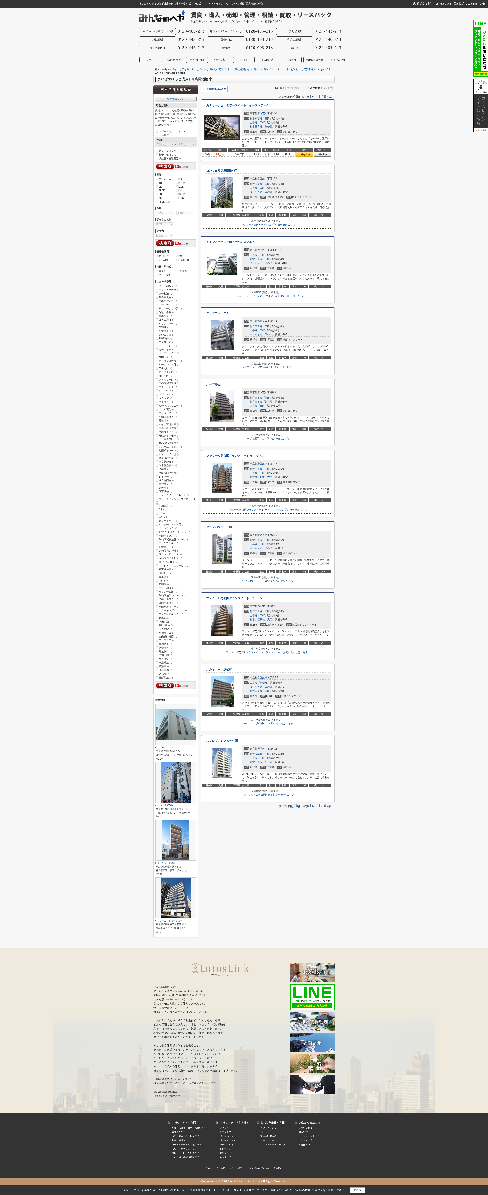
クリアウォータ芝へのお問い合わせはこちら (267, 367)
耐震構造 (165, 662)
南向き (164, 580)
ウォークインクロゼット (174, 495)
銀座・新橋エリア (181, 1140)
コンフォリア (226, 1153)
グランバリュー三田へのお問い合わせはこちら (267, 581)
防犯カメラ (166, 546)
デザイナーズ (168, 304)
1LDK (182, 183)
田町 (262, 122)
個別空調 (165, 655)
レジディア (225, 1149)
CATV (164, 517)
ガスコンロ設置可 (170, 360)
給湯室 (164, 666)
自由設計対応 (168, 636)
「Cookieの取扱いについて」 (307, 1190)
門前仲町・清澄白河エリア (185, 1157)
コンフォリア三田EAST (221, 170)
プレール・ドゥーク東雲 (169, 920)
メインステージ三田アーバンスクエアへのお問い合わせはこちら (267, 295)
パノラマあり (166, 274)
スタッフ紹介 (220, 60)
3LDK (182, 194)
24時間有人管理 (169, 550)
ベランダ (165, 398)
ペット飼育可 (168, 286)
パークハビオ (226, 1145)
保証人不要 (166, 312)
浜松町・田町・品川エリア (185, 1153)
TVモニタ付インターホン (174, 532)
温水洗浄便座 (168, 465)
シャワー (165, 476)
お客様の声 (267, 60)
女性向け (165, 375)
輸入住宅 (165, 629)
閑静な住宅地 (168, 301)
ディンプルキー (169, 543)
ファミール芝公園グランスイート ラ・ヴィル (235, 455)
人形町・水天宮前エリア (184, 1149)
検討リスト (446, 3)
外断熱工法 (166, 677)
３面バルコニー (169, 603)
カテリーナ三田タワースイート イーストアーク (237, 105)
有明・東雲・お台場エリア (185, 1136)
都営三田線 (256, 126)
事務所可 (165, 316)
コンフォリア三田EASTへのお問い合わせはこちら (267, 224)
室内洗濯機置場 (169, 383)
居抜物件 (165, 651)
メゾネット (166, 394)
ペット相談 (166, 587)
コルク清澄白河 (165, 805)
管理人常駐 (166, 334)
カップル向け (168, 372)
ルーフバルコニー (170, 405)
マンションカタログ (309, 1136)
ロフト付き (166, 390)
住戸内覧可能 (168, 561)
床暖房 (164, 487)
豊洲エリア (177, 1132)
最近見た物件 (424, 3)
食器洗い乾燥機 (169, 443)
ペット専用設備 (169, 289)
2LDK (162, 190)
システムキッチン (170, 446)
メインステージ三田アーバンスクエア (230, 241)
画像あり (164, 271)
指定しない (165, 256)
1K (180, 179)
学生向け (165, 368)
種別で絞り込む (176, 98)
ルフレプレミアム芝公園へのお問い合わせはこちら (266, 794)
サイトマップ (305, 1140)
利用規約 (278, 1168)
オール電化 (166, 409)
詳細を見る (304, 154)
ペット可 (265, 1132)
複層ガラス (166, 632)
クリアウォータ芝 (217, 313)
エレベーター (168, 413)
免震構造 (165, 659)
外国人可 (165, 357)
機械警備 (165, 670)
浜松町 (263, 682)
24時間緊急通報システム (174, 539)
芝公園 (268, 126)
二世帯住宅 (166, 342)
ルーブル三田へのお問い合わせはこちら (267, 438)
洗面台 (164, 469)
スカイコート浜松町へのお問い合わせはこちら (267, 723)
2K (160, 186)
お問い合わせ (337, 60)
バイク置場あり (169, 424)
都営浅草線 (256, 118)
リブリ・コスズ (165, 747)
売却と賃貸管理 (314, 60)
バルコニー (166, 401)
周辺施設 (303, 1132)
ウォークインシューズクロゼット (176, 501)
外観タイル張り (169, 435)
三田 (267, 118)
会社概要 (220, 1168)
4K (160, 197)
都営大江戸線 (257, 477)
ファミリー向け (169, 379)
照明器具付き (168, 416)
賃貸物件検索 (173, 60)
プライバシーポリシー (258, 1168)
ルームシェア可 (169, 364)
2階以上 (165, 573)
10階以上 (165, 617)
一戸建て (164, 135)
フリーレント (168, 345)
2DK (181, 186)
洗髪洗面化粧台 (169, 472)
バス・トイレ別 (169, 454)
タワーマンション (269, 1128)
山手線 (253, 122)
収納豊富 (165, 505)
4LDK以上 (164, 201)
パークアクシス (228, 1140)
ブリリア (224, 1128)
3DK (161, 194)
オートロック (168, 528)
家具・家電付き (169, 428)
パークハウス (226, 1136)
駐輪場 (164, 420)
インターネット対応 (171, 524)
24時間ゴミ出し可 (170, 558)
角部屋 (164, 584)
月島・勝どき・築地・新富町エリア (190, 1128)
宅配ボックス (168, 535)
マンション (179, 131)
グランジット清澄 (166, 863)
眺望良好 (165, 338)
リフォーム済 (168, 591)
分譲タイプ (166, 331)
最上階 (164, 576)
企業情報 (291, 60)
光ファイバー (168, 520)
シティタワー (226, 1132)
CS (162, 509)
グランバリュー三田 (219, 527)
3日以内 (163, 259)
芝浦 (264, 677)
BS (162, 513)
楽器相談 (165, 293)
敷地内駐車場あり (269, 1136)
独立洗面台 (166, 480)
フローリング (168, 387)
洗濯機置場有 (168, 431)
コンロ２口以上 (169, 439)
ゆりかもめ (256, 191)
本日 (181, 256)
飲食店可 (165, 647)
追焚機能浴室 (168, 457)
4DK (181, 197)
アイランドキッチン (171, 614)
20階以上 (165, 621)
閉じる (357, 1190)
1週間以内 (185, 259)
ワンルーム (165, 179)
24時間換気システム (172, 595)
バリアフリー (168, 323)
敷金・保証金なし (169, 151)
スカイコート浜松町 (219, 669)
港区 (259, 113)
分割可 (164, 327)
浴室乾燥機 (166, 461)
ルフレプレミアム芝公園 (222, 740)
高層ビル (165, 643)
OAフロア (166, 673)
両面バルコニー (169, 606)
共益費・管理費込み (170, 158)
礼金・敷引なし (167, 154)
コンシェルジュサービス (174, 565)
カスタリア (225, 1157)
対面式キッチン (169, 450)
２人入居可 (166, 319)
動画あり (184, 271)
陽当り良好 (166, 297)
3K (180, 190)
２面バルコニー (169, 599)
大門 (269, 477)
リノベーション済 (170, 308)
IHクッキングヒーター (173, 610)
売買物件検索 (197, 60)
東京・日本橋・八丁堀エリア (186, 1145)
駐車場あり (166, 569)
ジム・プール (267, 1140)
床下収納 (165, 491)
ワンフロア (166, 640)
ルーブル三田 (214, 384)
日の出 (268, 191)
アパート (164, 131)
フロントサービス (170, 554)
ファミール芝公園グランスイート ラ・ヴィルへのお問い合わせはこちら (267, 509)
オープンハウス (169, 353)
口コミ (244, 60)
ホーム (150, 60)
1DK (161, 183)
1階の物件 (166, 625)
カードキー (166, 349)
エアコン (165, 484)
